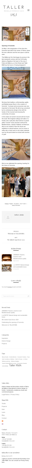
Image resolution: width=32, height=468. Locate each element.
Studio (4, 403)
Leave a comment (16, 205)
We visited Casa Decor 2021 (10, 319)
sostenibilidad (5, 366)
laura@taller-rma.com (8, 447)
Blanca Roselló (5, 357)
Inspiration (5, 338)
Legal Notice (5, 394)
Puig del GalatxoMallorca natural (9, 363)
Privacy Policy (15, 394)
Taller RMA (15, 365)
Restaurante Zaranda (22, 363)
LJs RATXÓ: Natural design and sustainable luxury (21, 266)
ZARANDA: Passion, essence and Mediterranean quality (19, 256)
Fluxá (28, 357)
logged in (10, 287)
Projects (5, 28)
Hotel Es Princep (18, 359)
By (16, 203)
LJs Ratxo (25, 359)
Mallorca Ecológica (15, 361)
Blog (3, 415)
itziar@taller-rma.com (8, 441)
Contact (4, 418)
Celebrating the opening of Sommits (13, 322)
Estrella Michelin (13, 357)
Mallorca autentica (6, 361)
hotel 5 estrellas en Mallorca (8, 359)
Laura (3, 412)
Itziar (3, 409)
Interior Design (6, 341)
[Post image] (7, 257)
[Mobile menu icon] (28, 10)
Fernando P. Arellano (21, 357)
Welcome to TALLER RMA (9, 325)
